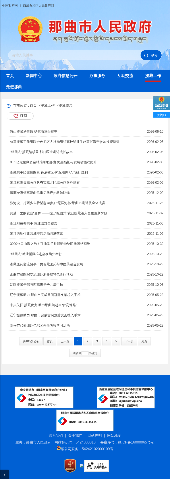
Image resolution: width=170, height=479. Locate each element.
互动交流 (125, 75)
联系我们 (56, 436)
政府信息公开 (65, 75)
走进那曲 (14, 87)
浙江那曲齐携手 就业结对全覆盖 (33, 223)
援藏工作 (153, 75)
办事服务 (97, 75)
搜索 (154, 55)
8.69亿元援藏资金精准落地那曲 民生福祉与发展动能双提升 (53, 162)
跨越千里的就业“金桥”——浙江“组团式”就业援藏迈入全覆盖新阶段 (58, 213)
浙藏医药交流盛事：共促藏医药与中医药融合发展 (46, 264)
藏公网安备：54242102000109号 (87, 449)
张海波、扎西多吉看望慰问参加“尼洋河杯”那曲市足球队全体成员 (57, 203)
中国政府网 (10, 5)
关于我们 (75, 436)
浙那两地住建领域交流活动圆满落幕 (36, 233)
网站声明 (95, 436)
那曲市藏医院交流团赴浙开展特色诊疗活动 (41, 274)
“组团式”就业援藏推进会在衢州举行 (36, 254)
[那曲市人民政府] (85, 43)
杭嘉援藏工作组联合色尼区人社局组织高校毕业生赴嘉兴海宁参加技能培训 (65, 142)
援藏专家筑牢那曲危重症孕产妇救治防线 (40, 193)
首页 (10, 75)
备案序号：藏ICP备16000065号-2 (127, 442)
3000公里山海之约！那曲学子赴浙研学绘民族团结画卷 (50, 244)
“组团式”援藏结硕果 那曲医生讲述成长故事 (41, 152)
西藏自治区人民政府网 (38, 5)
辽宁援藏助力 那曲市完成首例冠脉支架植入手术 (45, 295)
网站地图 (114, 436)
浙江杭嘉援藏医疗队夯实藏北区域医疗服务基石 (45, 182)
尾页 (144, 341)
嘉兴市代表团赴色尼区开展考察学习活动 (40, 325)
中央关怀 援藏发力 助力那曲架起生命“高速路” (43, 305)
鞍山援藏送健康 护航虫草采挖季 (33, 131)
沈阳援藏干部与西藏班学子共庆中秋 (36, 284)
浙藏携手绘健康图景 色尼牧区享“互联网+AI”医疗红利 (49, 172)
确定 (94, 353)
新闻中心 (34, 75)
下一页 (129, 341)
